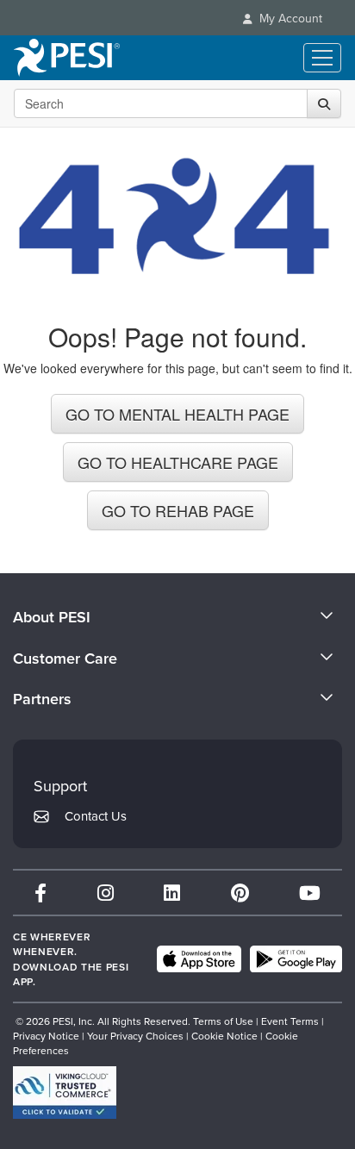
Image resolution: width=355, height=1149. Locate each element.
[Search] (324, 103)
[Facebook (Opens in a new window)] (40, 892)
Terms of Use (223, 1021)
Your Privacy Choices (135, 1035)
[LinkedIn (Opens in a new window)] (171, 892)
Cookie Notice (224, 1035)
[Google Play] (296, 959)
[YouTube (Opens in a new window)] (310, 892)
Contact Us (96, 816)
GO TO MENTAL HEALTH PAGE (177, 414)
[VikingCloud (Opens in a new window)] (64, 1092)
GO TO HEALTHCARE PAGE (178, 462)
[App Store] (199, 959)
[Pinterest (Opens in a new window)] (240, 892)
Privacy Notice (46, 1035)
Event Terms (290, 1021)
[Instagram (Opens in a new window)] (105, 892)
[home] (67, 58)
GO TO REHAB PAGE (178, 510)
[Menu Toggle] (322, 57)
